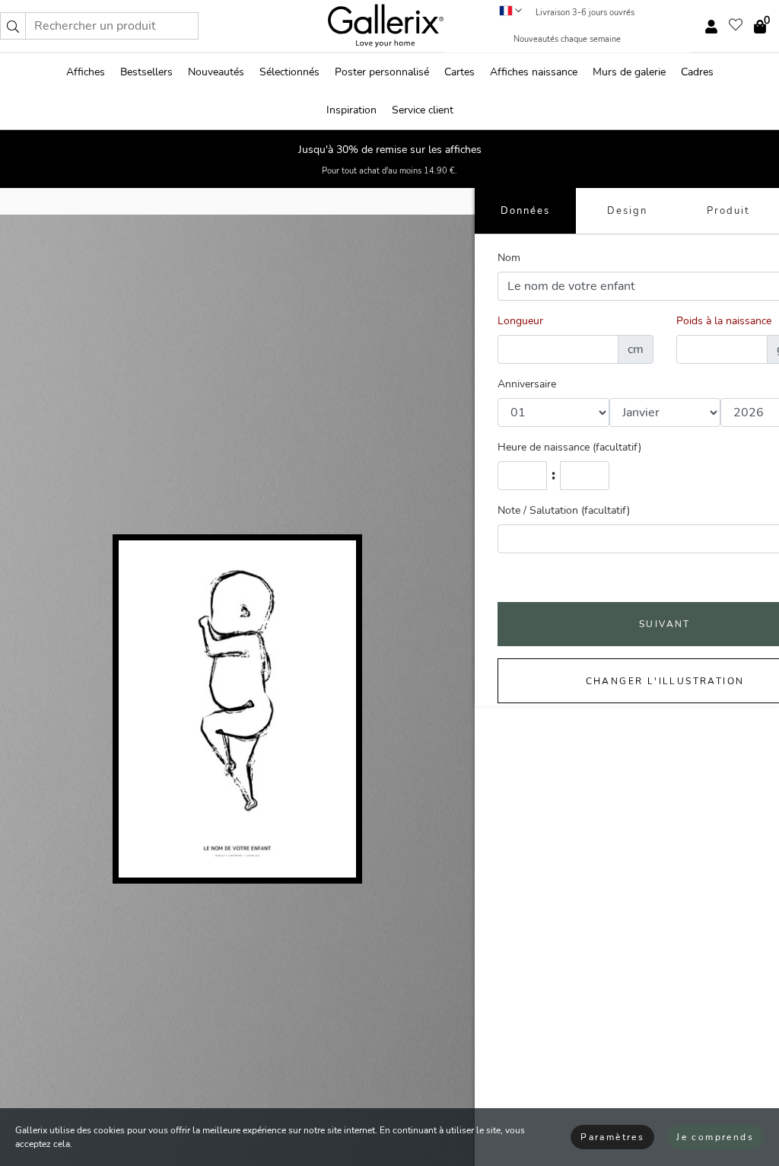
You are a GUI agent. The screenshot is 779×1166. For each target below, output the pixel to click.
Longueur (520, 321)
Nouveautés (216, 72)
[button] (13, 26)
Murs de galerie (629, 72)
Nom (509, 257)
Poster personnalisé (382, 72)
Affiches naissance (533, 72)
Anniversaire (527, 384)
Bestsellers (146, 72)
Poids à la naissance (723, 321)
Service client (422, 110)
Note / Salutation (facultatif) (564, 510)
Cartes (459, 72)
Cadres (697, 72)
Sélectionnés (289, 72)
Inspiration (351, 110)
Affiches (85, 72)
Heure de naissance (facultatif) (569, 447)
